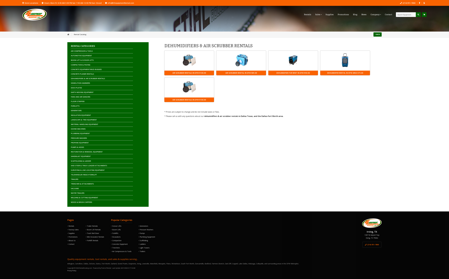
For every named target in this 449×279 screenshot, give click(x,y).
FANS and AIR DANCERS (80, 97)
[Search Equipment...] (418, 14)
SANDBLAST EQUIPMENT (81, 156)
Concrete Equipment (120, 244)
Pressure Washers (146, 230)
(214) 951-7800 (373, 244)
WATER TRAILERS (77, 193)
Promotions (343, 14)
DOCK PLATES (76, 88)
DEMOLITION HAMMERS (80, 83)
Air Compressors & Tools (121, 251)
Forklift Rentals (92, 240)
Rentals (307, 14)
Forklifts (115, 233)
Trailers (142, 251)
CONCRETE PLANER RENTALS (82, 74)
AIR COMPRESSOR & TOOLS (82, 51)
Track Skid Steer (93, 233)
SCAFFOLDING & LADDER (81, 161)
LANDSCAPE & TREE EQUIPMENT (84, 120)
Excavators (116, 237)
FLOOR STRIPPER (77, 101)
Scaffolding (144, 240)
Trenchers (116, 248)
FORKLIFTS (75, 106)
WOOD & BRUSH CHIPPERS (81, 202)
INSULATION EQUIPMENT (81, 115)
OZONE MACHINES (78, 129)
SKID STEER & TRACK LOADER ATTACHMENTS (89, 165)
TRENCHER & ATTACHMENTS (82, 184)
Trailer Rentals (92, 226)
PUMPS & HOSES (77, 147)
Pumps (142, 233)
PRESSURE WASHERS (79, 138)
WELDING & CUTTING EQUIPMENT (84, 197)
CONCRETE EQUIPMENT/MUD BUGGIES (86, 69)
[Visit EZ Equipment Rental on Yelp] (424, 3)
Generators (144, 226)
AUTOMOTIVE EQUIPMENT (81, 55)
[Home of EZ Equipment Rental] (68, 34)
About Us (72, 240)
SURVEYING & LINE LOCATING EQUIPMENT (88, 170)
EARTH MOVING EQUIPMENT (82, 92)
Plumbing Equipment (147, 237)
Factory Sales (74, 230)
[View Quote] (424, 14)
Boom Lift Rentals (94, 230)
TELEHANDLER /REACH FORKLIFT (84, 175)
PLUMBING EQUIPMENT (80, 133)
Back (378, 34)
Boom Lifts (116, 230)
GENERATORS (76, 110)
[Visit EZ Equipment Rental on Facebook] (419, 3)
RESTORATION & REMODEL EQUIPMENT (87, 152)
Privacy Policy (71, 271)
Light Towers (145, 248)
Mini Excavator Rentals (95, 237)
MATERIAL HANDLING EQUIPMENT (84, 124)
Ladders (143, 244)
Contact (388, 14)
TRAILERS (74, 179)
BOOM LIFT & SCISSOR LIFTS (82, 60)
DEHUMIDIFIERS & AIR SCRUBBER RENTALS (88, 78)
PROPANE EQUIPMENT (80, 143)
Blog (355, 14)
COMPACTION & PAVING (80, 65)
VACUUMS (75, 188)
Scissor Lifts (116, 226)
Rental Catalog (80, 34)
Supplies (330, 14)
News (363, 14)
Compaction (116, 240)
